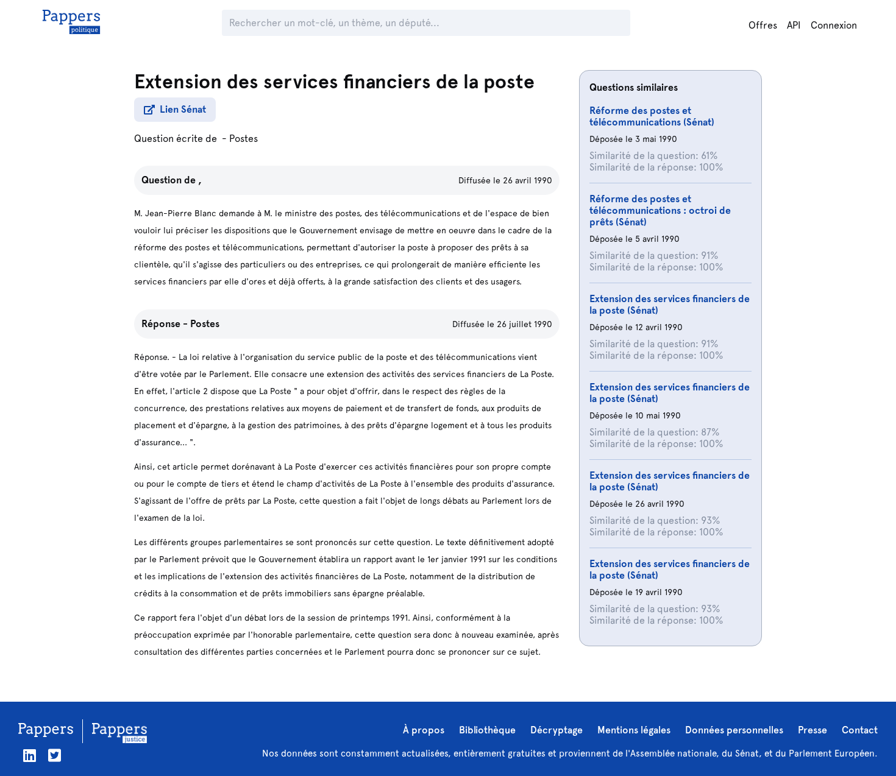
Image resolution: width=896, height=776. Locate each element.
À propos (423, 730)
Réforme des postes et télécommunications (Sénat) (651, 116)
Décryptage (556, 730)
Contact (860, 730)
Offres (762, 25)
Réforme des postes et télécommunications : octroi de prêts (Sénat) (660, 210)
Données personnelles (734, 730)
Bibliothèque (487, 730)
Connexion (834, 25)
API (794, 25)
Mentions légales (633, 730)
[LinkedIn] (29, 755)
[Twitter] (54, 755)
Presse (812, 730)
